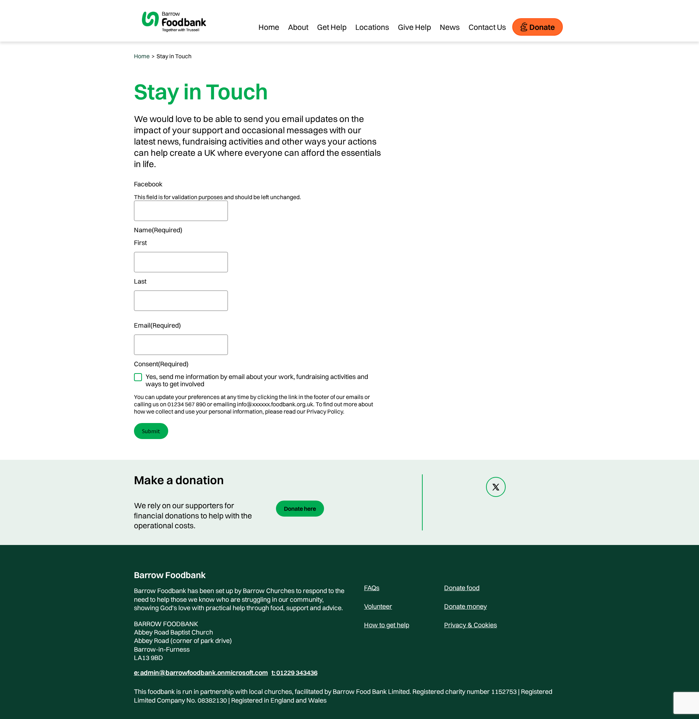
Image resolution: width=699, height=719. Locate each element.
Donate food (461, 588)
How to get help (386, 625)
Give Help (414, 27)
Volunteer (378, 606)
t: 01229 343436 (294, 672)
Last (140, 281)
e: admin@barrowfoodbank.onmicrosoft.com (201, 672)
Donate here (300, 508)
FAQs (371, 588)
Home (268, 27)
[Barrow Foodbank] (174, 38)
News (450, 27)
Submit (151, 431)
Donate (542, 27)
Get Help (332, 27)
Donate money (465, 606)
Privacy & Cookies (470, 625)
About (298, 27)
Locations (372, 27)
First (140, 242)
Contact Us (487, 27)
